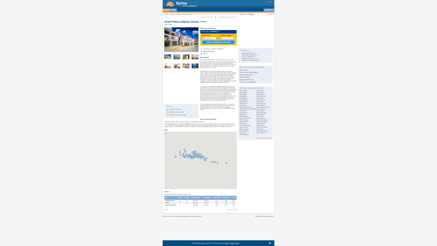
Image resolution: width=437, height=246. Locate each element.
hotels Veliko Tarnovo (262, 131)
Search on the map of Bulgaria (249, 72)
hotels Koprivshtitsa (245, 125)
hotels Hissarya (244, 120)
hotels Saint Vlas (261, 103)
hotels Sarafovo (261, 109)
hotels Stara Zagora (262, 120)
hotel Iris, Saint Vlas (207, 17)
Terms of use (166, 216)
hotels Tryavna (261, 123)
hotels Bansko (243, 100)
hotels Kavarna (244, 121)
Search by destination (246, 75)
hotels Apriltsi (243, 96)
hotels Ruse (260, 101)
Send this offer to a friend (177, 112)
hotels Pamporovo (245, 134)
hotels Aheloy (243, 90)
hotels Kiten (243, 123)
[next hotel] (236, 17)
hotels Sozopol (261, 118)
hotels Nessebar (244, 131)
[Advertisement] (181, 87)
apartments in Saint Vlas (248, 58)
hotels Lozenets (244, 129)
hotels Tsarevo (261, 125)
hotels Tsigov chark (262, 127)
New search (230, 209)
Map (173, 10)
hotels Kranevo (244, 127)
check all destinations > (264, 138)
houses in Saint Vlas (247, 56)
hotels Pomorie (261, 94)
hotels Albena (243, 94)
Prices (205, 53)
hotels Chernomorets (245, 107)
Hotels (166, 10)
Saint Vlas (172, 14)
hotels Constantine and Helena (248, 109)
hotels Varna (260, 129)
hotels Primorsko (261, 96)
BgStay (166, 14)
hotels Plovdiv (260, 92)
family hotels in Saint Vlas (249, 55)
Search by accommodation (248, 82)
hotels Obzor (243, 132)
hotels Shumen (261, 110)
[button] (185, 150)
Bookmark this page (175, 109)
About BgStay (183, 216)
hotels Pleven (260, 90)
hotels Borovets (244, 101)
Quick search (244, 70)
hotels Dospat (243, 112)
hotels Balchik (243, 98)
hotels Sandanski (261, 105)
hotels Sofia (260, 116)
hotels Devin (243, 110)
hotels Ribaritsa (261, 100)
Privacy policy (175, 216)
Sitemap (199, 216)
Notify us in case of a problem (178, 114)
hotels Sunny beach (262, 121)
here (227, 243)
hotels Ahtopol (243, 92)
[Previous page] (164, 17)
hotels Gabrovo (244, 116)
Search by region (245, 77)
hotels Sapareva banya (263, 107)
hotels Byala (243, 105)
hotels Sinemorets (261, 112)
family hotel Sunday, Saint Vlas (226, 17)
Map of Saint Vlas (208, 51)
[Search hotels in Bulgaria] (235, 209)
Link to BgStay (192, 216)
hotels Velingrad (261, 132)
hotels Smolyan (261, 114)
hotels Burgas (243, 103)
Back (167, 17)
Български (270, 2)
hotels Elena (243, 114)
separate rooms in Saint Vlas (250, 60)
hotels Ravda (260, 98)
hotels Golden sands (245, 118)
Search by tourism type (247, 80)
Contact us (269, 10)
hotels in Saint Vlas (247, 53)
